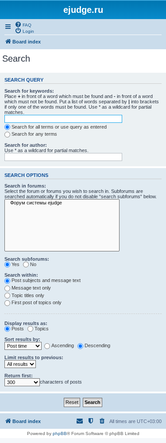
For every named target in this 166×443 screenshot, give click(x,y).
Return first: (18, 375)
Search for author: (25, 145)
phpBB (60, 433)
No (33, 264)
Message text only (31, 287)
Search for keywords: (29, 91)
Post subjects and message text (46, 280)
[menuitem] (23, 24)
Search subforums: (26, 259)
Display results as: (25, 323)
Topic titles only (28, 295)
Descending (97, 345)
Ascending (62, 345)
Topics (42, 328)
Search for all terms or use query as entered (59, 126)
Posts (18, 328)
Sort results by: (22, 339)
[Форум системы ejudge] (62, 203)
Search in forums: (25, 185)
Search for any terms (34, 134)
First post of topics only (37, 302)
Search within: (21, 275)
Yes (15, 264)
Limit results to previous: (33, 357)
